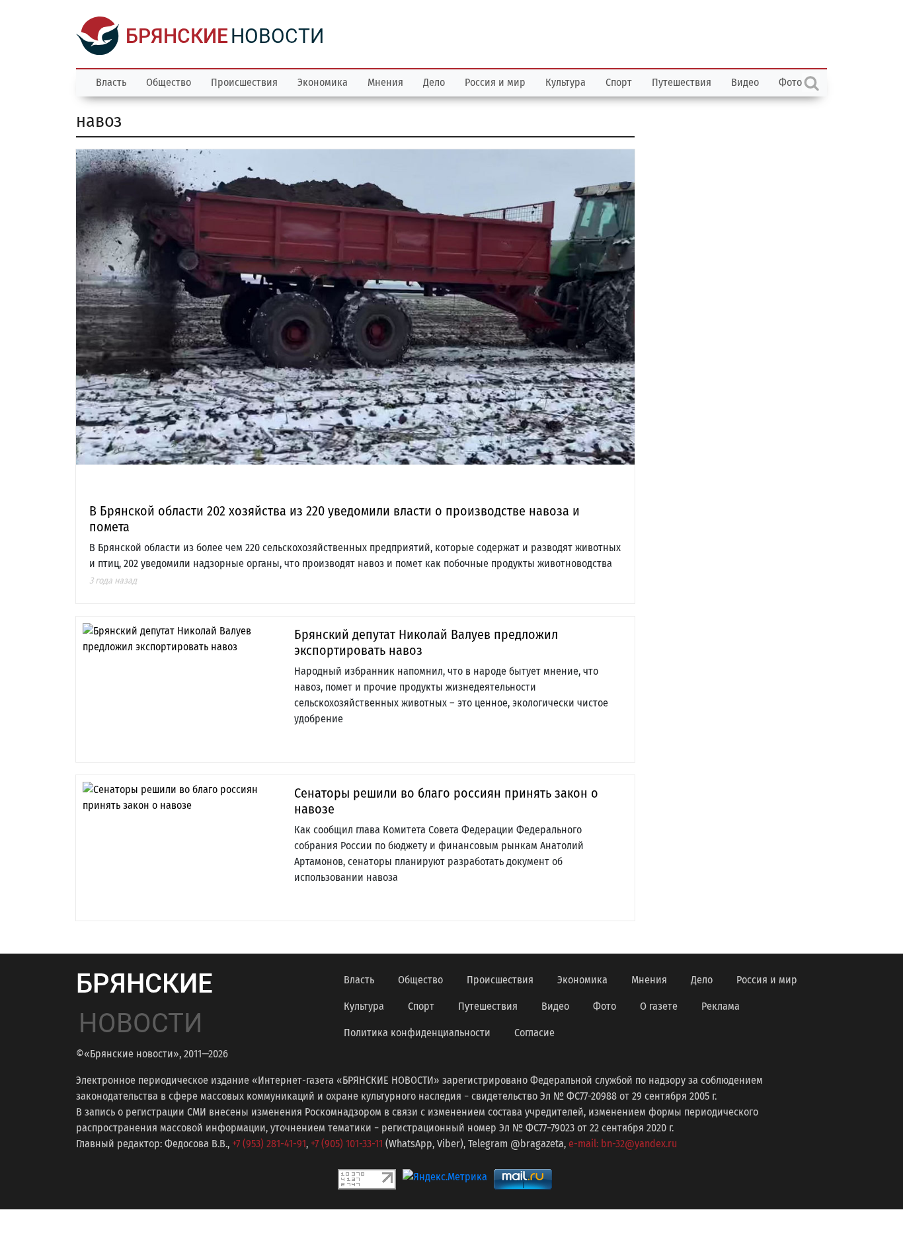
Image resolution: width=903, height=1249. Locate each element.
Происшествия (244, 82)
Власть (111, 82)
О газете (659, 1006)
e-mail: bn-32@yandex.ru (623, 1143)
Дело (434, 82)
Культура (565, 82)
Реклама (720, 1006)
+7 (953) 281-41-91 (269, 1143)
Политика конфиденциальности (417, 1032)
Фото (604, 1006)
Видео (745, 82)
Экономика (322, 82)
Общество (168, 82)
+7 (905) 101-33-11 (347, 1143)
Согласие (534, 1032)
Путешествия (681, 82)
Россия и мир (495, 82)
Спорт (619, 82)
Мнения (385, 82)
